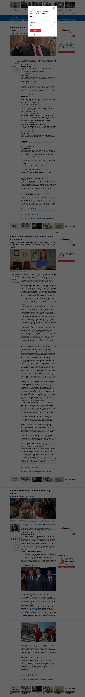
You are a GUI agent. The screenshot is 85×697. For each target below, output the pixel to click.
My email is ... (32, 16)
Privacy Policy (32, 34)
